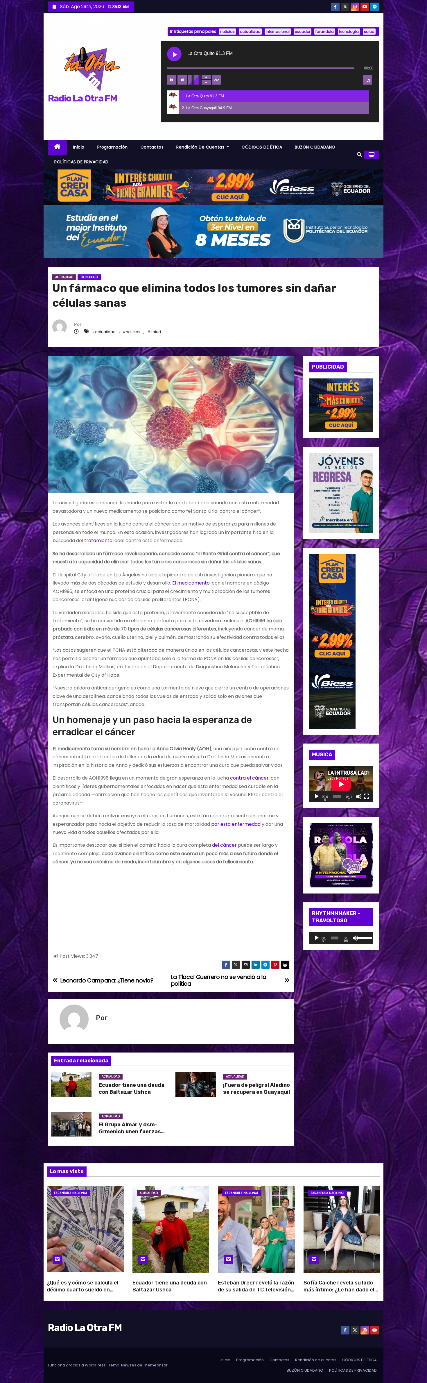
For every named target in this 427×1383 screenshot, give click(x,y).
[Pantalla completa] (366, 796)
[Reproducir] (317, 796)
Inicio (79, 147)
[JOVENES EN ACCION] (341, 492)
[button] (359, 154)
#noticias (131, 331)
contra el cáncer (249, 778)
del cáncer (224, 845)
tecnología (349, 31)
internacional (278, 31)
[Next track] (182, 80)
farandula (324, 31)
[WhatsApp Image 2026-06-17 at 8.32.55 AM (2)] (332, 641)
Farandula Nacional (70, 1193)
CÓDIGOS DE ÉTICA (262, 147)
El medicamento (191, 583)
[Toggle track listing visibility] (367, 80)
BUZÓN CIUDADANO (315, 147)
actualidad (250, 31)
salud (369, 31)
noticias (227, 31)
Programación (112, 147)
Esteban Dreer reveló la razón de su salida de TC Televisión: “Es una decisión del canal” (256, 1290)
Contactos (152, 147)
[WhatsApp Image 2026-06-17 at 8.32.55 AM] (341, 405)
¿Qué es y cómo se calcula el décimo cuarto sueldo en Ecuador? (83, 1290)
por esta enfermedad (236, 824)
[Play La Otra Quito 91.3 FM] (174, 54)
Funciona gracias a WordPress (77, 1365)
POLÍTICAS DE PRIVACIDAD (81, 162)
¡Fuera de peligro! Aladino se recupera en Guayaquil (256, 1088)
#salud (154, 331)
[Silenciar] (359, 796)
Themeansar (155, 1365)
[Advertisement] (171, 911)
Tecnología (89, 277)
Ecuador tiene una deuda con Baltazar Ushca (131, 1088)
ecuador (302, 31)
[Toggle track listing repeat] (216, 80)
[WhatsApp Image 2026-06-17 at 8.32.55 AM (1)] (213, 186)
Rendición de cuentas (201, 147)
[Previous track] (171, 80)
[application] (341, 784)
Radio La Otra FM (82, 98)
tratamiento (98, 540)
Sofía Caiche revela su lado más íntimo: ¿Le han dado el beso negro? (339, 1290)
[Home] (57, 147)
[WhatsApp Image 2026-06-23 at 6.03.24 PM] (213, 231)
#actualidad (104, 331)
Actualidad (64, 277)
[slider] (364, 937)
